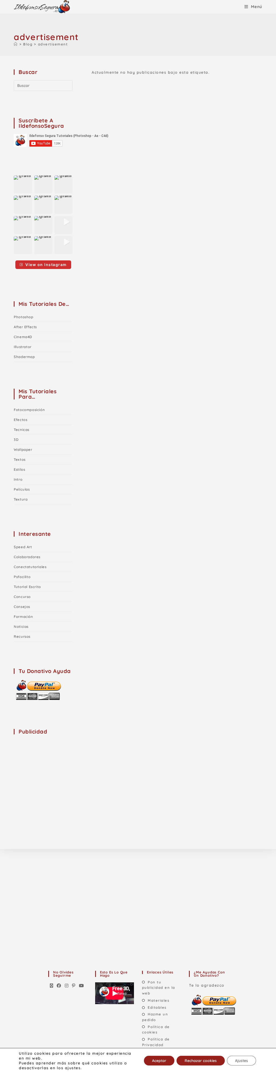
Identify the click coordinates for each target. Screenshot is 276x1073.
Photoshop (23, 317)
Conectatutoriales (30, 567)
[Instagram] (67, 985)
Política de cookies (156, 1030)
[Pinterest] (74, 985)
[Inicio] (16, 44)
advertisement (53, 44)
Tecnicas (21, 429)
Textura (20, 499)
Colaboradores (27, 557)
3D (16, 439)
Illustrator (23, 347)
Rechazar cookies (201, 1060)
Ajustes (241, 1060)
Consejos (22, 606)
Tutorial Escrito (27, 587)
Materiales (158, 1000)
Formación (23, 616)
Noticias (21, 626)
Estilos (19, 469)
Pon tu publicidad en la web (158, 988)
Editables (157, 1007)
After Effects (25, 327)
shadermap (24, 357)
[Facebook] (59, 985)
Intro (18, 479)
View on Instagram (46, 264)
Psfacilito (22, 577)
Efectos (20, 419)
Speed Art (23, 547)
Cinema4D (23, 337)
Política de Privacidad (156, 1042)
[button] (23, 184)
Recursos (22, 636)
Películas (22, 489)
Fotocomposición (29, 410)
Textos (20, 459)
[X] (52, 985)
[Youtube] (81, 985)
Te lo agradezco (207, 985)
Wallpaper (23, 449)
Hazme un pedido (155, 1017)
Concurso (22, 596)
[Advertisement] (54, 773)
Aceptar (159, 1060)
